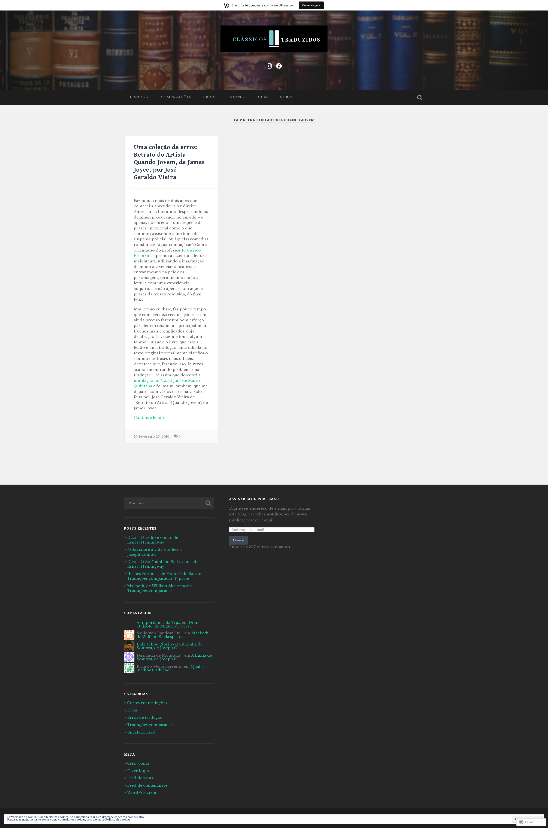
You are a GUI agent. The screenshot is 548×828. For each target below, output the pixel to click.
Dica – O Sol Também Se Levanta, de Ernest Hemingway (162, 564)
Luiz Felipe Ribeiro (155, 644)
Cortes (236, 97)
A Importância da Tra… (159, 622)
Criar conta (138, 763)
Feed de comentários (147, 785)
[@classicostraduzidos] (269, 65)
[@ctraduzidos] (278, 65)
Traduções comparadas (150, 724)
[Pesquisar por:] (169, 503)
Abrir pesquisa (419, 97)
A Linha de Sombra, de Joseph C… (170, 646)
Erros (210, 97)
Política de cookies (117, 819)
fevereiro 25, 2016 (154, 437)
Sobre (287, 97)
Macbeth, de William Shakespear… (173, 635)
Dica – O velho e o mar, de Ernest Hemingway (152, 540)
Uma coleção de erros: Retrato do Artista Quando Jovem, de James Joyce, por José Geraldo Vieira (169, 162)
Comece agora (311, 5)
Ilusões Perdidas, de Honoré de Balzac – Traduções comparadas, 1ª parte (166, 576)
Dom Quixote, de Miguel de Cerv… (167, 624)
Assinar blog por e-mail (254, 499)
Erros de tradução (144, 717)
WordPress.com (142, 792)
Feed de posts (140, 778)
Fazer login (138, 770)
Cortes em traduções (147, 703)
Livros (137, 97)
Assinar (238, 540)
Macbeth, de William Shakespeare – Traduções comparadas (161, 588)
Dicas (262, 97)
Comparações (176, 97)
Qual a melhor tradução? (170, 668)
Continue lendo (149, 418)
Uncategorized (141, 732)
